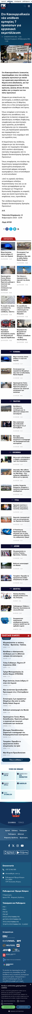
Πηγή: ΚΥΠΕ (7, 222)
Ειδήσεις (15, 830)
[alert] (16, 998)
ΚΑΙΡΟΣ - (5, 676)
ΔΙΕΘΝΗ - (5, 647)
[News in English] (8, 795)
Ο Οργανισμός (7, 895)
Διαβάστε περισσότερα (21, 998)
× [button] (30, 984)
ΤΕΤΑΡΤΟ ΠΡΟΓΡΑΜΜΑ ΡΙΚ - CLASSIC (15, 924)
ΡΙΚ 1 (4, 907)
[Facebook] (9, 846)
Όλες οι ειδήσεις (16, 760)
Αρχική (7, 830)
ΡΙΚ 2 (4, 909)
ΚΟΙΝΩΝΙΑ (27, 44)
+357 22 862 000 (10, 869)
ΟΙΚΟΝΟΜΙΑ (17, 452)
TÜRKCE (21, 823)
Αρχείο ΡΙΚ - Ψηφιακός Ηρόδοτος (13, 897)
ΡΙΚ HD (5, 912)
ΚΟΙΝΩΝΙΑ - (5, 685)
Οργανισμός (24, 837)
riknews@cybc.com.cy (12, 873)
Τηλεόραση (23, 830)
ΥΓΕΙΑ (17, 500)
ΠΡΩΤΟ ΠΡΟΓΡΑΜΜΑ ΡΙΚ (11, 917)
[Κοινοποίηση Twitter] (10, 229)
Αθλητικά (21, 834)
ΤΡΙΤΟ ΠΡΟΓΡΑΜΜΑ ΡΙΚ (11, 922)
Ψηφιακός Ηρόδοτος (11, 837)
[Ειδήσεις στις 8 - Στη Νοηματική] (23, 776)
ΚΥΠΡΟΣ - (5, 667)
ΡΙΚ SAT (5, 914)
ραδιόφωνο (26, 1)
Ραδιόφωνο (12, 834)
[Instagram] (17, 846)
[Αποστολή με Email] (14, 229)
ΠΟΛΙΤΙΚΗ (16, 401)
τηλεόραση (17, 1)
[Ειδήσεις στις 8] (8, 776)
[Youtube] (22, 846)
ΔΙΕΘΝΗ (16, 546)
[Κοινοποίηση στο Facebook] (7, 229)
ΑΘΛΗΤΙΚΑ (16, 589)
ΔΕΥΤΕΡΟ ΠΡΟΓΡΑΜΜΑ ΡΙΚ (12, 919)
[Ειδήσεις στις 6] (8, 785)
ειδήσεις (10, 1)
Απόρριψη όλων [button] (23, 1007)
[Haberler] (23, 785)
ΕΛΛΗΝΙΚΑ (12, 823)
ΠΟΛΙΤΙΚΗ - (5, 658)
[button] (2, 1001)
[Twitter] (13, 846)
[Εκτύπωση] (18, 229)
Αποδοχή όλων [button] (8, 1007)
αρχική (3, 1)
